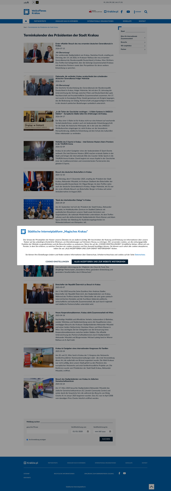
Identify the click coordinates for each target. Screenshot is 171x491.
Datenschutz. (140, 255)
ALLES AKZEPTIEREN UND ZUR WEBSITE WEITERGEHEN (99, 262)
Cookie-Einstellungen (57, 262)
